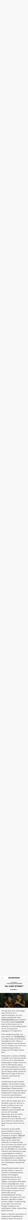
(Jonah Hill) (20, 1022)
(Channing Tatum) (7, 1020)
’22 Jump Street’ (19, 1037)
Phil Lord (21, 1135)
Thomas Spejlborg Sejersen (15, 983)
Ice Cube (11, 1149)
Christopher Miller (10, 1138)
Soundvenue (14, 977)
